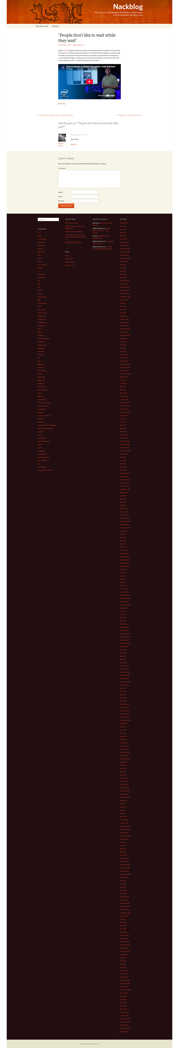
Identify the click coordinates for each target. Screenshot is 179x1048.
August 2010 (124, 839)
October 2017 (124, 563)
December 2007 (125, 942)
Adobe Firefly (42, 239)
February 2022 (124, 396)
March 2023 (123, 354)
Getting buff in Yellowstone (73, 242)
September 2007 (125, 951)
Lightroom (41, 364)
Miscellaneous (79, 45)
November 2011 (125, 791)
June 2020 (123, 460)
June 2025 (123, 268)
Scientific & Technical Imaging (47, 425)
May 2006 (123, 1003)
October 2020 (124, 447)
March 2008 (123, 932)
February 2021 (124, 435)
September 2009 (125, 874)
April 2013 (123, 736)
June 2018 (123, 537)
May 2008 (123, 926)
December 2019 (125, 480)
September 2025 (125, 258)
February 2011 (124, 820)
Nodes (40, 393)
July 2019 (123, 496)
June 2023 (123, 345)
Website (61, 201)
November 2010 (125, 829)
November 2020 (125, 444)
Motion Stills (41, 377)
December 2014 (125, 672)
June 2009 (123, 884)
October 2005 (124, 1025)
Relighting (41, 419)
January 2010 (124, 861)
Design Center (42, 297)
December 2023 (125, 326)
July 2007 (123, 958)
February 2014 (124, 704)
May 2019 (123, 502)
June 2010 (123, 845)
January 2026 (124, 245)
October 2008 (124, 910)
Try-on (40, 448)
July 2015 (123, 650)
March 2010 (123, 855)
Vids (39, 464)
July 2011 (123, 804)
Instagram (41, 351)
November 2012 (125, 752)
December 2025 (125, 249)
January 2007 (124, 977)
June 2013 (123, 730)
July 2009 (123, 881)
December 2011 (125, 788)
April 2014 (123, 698)
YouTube (62, 104)
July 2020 (123, 457)
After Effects (41, 252)
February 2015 (124, 666)
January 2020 (124, 476)
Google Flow (41, 316)
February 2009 (124, 897)
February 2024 (124, 319)
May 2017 (123, 579)
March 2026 (123, 239)
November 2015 (125, 637)
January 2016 (124, 630)
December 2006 (125, 980)
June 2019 (123, 499)
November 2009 (125, 868)
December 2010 (125, 826)
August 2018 (124, 531)
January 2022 (124, 399)
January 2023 (124, 361)
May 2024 (123, 310)
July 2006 (123, 996)
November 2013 (125, 714)
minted (65, 50)
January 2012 (124, 784)
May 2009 (123, 887)
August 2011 (124, 800)
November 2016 (125, 598)
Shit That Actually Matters (45, 428)
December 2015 (125, 634)
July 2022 (123, 380)
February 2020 (124, 473)
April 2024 (123, 313)
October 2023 (124, 332)
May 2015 (123, 656)
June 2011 (123, 807)
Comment (62, 168)
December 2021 (125, 403)
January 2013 (124, 746)
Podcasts (41, 412)
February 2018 (124, 550)
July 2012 (123, 765)
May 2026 (123, 233)
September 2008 (125, 913)
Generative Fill (42, 313)
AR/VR (39, 258)
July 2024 (123, 303)
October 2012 (124, 756)
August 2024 (124, 300)
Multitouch (41, 383)
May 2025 (123, 271)
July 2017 (123, 573)
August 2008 (124, 916)
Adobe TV (41, 249)
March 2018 (123, 547)
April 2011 (123, 813)
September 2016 (125, 605)
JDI (39, 358)
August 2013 (124, 723)
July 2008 (123, 919)
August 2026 (124, 223)
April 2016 (123, 621)
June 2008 (123, 922)
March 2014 (123, 701)
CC (38, 271)
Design (40, 294)
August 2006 (124, 993)
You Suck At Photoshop (45, 470)
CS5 (39, 284)
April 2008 (123, 929)
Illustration (41, 342)
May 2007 (123, 964)
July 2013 (123, 727)
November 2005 (125, 1022)
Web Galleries (42, 467)
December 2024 (125, 287)
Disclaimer (55, 26)
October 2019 (124, 486)
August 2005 (124, 1031)
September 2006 (125, 990)
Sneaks (40, 435)
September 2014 (125, 682)
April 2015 (123, 659)
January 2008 (124, 938)
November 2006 (125, 983)
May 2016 (123, 618)
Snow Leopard (42, 438)
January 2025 (124, 284)
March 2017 (123, 585)
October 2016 (124, 602)
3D (38, 233)
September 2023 (125, 335)
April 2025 (123, 274)
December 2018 (125, 518)
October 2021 (124, 409)
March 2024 (123, 316)
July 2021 (123, 419)
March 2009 (123, 894)
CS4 (39, 281)
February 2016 (124, 627)
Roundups (41, 422)
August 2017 (124, 569)
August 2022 (124, 377)
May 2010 (123, 849)
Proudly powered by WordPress (89, 1044)
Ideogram (41, 335)
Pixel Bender (41, 409)
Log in (67, 255)
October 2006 (124, 987)
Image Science (42, 345)
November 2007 (125, 945)
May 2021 (123, 425)
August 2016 (124, 608)
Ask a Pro (41, 261)
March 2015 (123, 662)
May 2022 (123, 387)
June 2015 (123, 653)
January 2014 (124, 707)
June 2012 (123, 768)
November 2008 (125, 906)
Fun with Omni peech (71, 223)
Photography (42, 399)
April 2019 (123, 505)
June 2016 (123, 614)
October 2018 (124, 525)
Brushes (40, 268)
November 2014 (125, 675)
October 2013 (124, 717)
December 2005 (125, 1019)
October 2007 (124, 948)
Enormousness (42, 303)
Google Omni (42, 319)
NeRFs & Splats (42, 390)
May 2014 (123, 695)
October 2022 (124, 370)
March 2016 (123, 624)
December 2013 (125, 711)
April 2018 (123, 544)
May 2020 (123, 464)
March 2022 (123, 393)
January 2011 (124, 823)
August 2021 (124, 415)
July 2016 (123, 611)
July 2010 (123, 842)
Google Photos (42, 322)
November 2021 (125, 406)
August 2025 (124, 261)
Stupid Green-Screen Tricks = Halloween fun (54, 115)
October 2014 (124, 679)
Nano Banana (42, 387)
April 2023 (123, 351)
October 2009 (124, 871)
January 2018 (124, 553)
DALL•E (40, 290)
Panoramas (41, 396)
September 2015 (125, 643)
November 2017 (125, 560)
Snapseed (41, 432)
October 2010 (124, 833)
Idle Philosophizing (43, 339)
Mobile (40, 374)
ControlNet (41, 278)
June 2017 (123, 576)
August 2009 (124, 877)
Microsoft (41, 367)
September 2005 (125, 1028)
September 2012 (125, 759)
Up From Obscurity (43, 457)
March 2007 (123, 971)
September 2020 (125, 451)
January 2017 (124, 592)
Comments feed (70, 262)
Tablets (40, 444)
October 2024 (124, 293)
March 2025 (123, 277)
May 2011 (123, 810)
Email (60, 197)
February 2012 (124, 781)
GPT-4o (40, 329)
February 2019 (124, 512)
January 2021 (124, 438)
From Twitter (42, 310)
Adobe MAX (41, 242)
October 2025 (124, 255)
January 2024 (124, 322)
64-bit (39, 236)
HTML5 (40, 332)
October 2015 (124, 640)
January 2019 (124, 515)
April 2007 (123, 967)
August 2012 (124, 762)
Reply (75, 144)
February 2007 (124, 974)
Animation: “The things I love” (130, 115)
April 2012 (123, 775)
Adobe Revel (42, 245)
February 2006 (124, 1012)
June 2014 (123, 691)
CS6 (39, 287)
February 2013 (124, 743)
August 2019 (124, 492)
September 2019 (125, 489)
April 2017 (123, 582)
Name (60, 192)
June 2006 (123, 999)
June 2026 (123, 229)
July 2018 (123, 534)
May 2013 (123, 733)
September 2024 (125, 297)
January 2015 (124, 669)
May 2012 (123, 772)
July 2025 (123, 265)
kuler (39, 361)
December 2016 (125, 595)
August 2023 (124, 338)
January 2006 (124, 1015)
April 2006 (123, 1006)
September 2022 (125, 374)
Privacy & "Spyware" (44, 416)
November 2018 (125, 521)
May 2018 (123, 541)
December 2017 (125, 557)
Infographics (41, 348)
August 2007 (124, 954)
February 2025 (124, 281)
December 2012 (125, 749)
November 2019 (125, 483)
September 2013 (125, 720)
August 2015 (124, 646)
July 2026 (123, 226)
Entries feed (69, 259)
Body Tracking (42, 265)
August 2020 (124, 454)
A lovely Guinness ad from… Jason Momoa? (101, 230)
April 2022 (123, 390)
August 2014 (124, 685)
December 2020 (125, 441)
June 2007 (123, 961)
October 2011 (124, 794)
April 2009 (123, 890)
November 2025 (125, 252)
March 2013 (123, 739)
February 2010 (124, 858)
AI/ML (39, 255)
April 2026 (123, 236)
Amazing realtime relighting (73, 231)
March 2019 (123, 508)
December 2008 (125, 903)
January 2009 (124, 900)
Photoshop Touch (43, 406)
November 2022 (125, 367)
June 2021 (123, 422)
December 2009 (125, 865)
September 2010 (125, 836)
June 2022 (123, 383)
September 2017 (125, 566)
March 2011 (123, 816)
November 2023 (125, 329)
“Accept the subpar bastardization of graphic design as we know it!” (75, 237)
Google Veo (41, 326)
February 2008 (124, 935)
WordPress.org (70, 265)
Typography (41, 451)
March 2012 (123, 778)
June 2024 (123, 306)
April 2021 (123, 428)
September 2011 (125, 797)
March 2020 (123, 470)
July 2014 (123, 688)
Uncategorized (42, 454)
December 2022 (125, 364)
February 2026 (124, 242)
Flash (39, 306)
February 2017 (124, 589)
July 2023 (123, 342)
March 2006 (123, 1009)
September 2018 (125, 528)
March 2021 (123, 431)
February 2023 (124, 358)
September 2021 (125, 412)
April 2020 (123, 467)
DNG (39, 300)
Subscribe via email (42, 26)
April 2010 (123, 852)
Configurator (42, 274)
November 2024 (125, 290)
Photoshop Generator (44, 403)
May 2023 (123, 348)
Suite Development (44, 441)
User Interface (42, 460)
